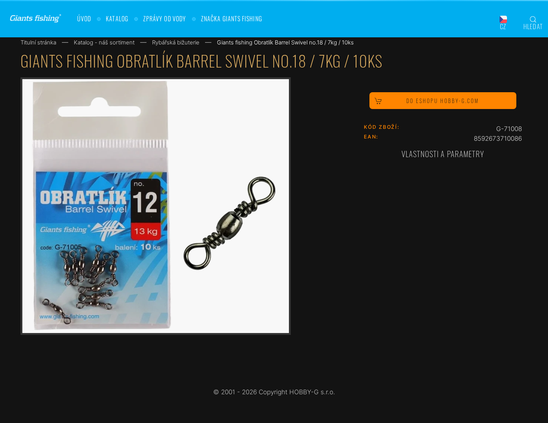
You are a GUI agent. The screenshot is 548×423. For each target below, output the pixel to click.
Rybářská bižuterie (175, 42)
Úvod (84, 18)
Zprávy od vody (164, 18)
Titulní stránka (38, 42)
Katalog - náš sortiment (104, 42)
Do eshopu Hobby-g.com (442, 101)
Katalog (117, 18)
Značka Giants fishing (231, 18)
